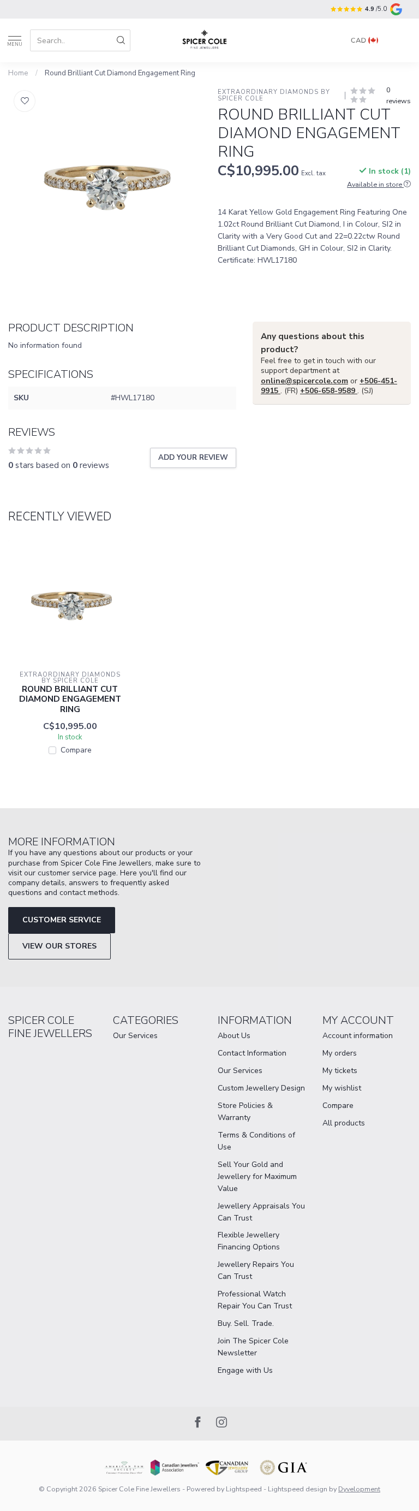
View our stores (59, 946)
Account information (357, 1035)
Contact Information (252, 1053)
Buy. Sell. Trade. (246, 1323)
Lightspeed (244, 1489)
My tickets (339, 1070)
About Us (234, 1035)
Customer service (61, 920)
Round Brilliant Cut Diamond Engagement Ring (120, 73)
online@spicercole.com (304, 381)
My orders (339, 1053)
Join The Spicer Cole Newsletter (253, 1347)
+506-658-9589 (328, 391)
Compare (76, 750)
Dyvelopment (359, 1489)
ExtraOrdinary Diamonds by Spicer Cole (275, 95)
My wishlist (341, 1088)
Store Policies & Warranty (245, 1111)
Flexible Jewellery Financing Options (249, 1241)
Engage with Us (245, 1370)
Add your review (193, 458)
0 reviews (398, 95)
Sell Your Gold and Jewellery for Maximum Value (257, 1176)
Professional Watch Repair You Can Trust (255, 1300)
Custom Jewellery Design (261, 1088)
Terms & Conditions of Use (256, 1141)
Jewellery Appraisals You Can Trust (261, 1212)
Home (18, 73)
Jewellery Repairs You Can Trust (256, 1270)
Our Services (135, 1035)
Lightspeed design (297, 1489)
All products (343, 1123)
